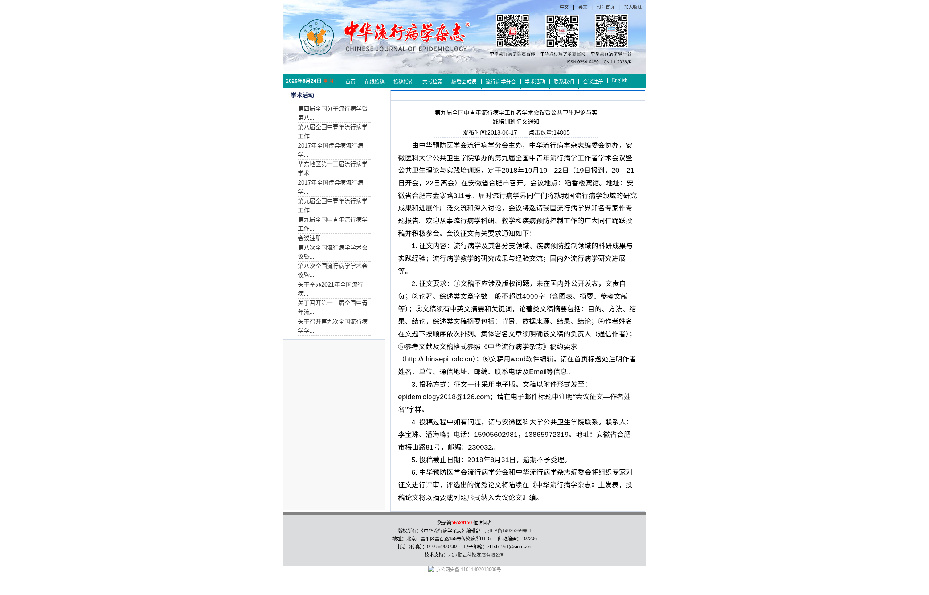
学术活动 (535, 82)
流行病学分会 (501, 82)
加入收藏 (633, 7)
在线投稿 (374, 82)
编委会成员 (464, 82)
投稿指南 (403, 82)
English (619, 80)
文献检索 (432, 82)
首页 (350, 82)
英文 (582, 7)
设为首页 (605, 7)
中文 (564, 7)
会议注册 (593, 82)
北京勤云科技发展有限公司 (476, 554)
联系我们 (564, 82)
